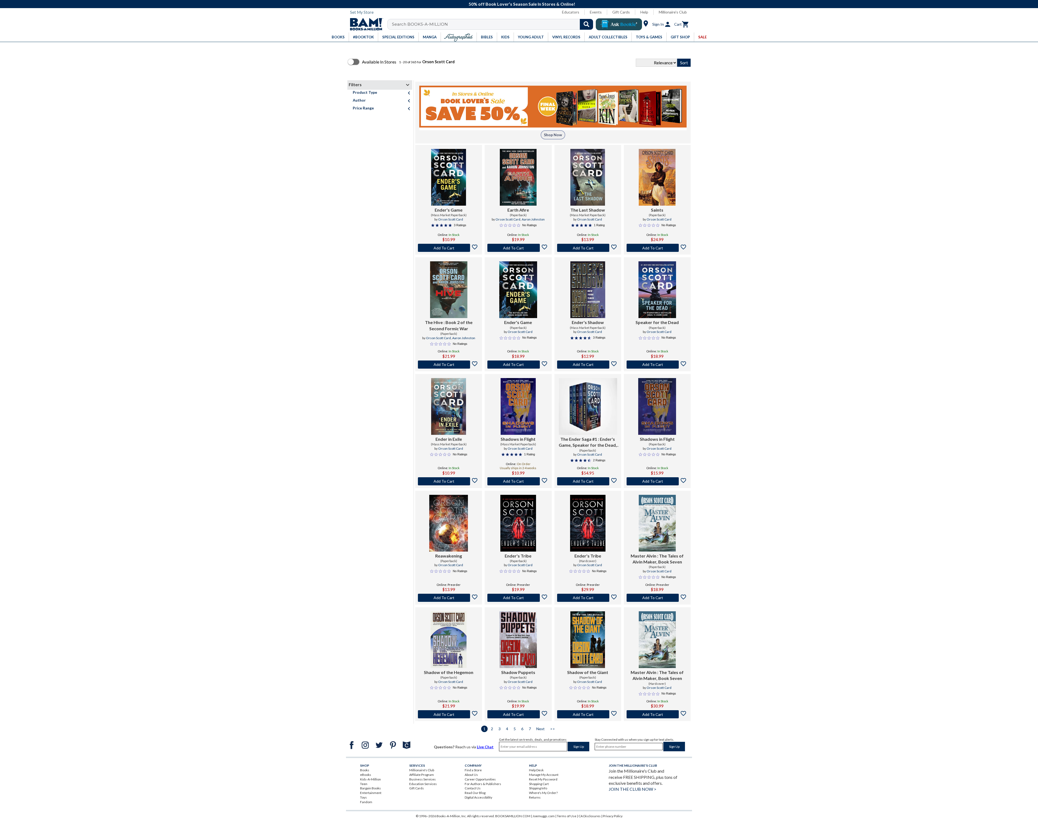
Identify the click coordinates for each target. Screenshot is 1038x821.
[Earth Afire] (518, 177)
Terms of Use (566, 816)
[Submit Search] (586, 24)
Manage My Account (543, 775)
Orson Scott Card (450, 219)
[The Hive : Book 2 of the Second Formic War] (449, 289)
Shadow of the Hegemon (448, 672)
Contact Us (473, 788)
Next (540, 728)
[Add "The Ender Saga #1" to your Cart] (587, 481)
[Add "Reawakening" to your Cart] (448, 598)
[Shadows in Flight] (518, 406)
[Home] (364, 24)
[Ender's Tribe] (518, 523)
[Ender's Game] (448, 177)
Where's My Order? (543, 793)
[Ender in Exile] (448, 406)
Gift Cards (621, 12)
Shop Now (553, 134)
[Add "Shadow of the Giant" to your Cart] (587, 714)
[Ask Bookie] (619, 24)
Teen (363, 784)
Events (596, 12)
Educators (570, 12)
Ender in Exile (448, 439)
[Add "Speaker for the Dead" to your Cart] (657, 365)
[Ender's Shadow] (588, 289)
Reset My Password (543, 779)
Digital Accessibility (478, 797)
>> (552, 728)
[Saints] (657, 177)
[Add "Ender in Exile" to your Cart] (448, 481)
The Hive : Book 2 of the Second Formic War (449, 325)
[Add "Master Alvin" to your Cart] (657, 598)
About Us (471, 775)
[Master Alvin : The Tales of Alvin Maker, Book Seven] (657, 523)
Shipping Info (538, 788)
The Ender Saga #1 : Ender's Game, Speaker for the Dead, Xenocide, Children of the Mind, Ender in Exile (588, 442)
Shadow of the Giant (587, 672)
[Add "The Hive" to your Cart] (448, 365)
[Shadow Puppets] (518, 639)
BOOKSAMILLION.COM (512, 816)
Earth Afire (518, 209)
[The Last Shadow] (587, 177)
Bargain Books (370, 788)
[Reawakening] (448, 523)
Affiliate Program (421, 775)
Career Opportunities (480, 779)
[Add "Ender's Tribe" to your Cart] (518, 598)
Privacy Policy (613, 816)
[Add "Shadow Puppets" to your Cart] (518, 714)
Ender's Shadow (588, 322)
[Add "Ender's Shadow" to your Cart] (587, 365)
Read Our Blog (475, 793)
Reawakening (448, 555)
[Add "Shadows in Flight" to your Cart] (518, 481)
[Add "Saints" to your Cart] (657, 248)
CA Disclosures (589, 816)
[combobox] (494, 24)
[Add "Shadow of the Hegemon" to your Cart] (448, 714)
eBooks (365, 775)
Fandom (366, 802)
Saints (657, 209)
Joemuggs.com (544, 816)
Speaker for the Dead (657, 322)
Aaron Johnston (533, 219)
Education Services (423, 784)
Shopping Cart (539, 784)
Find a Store (473, 770)
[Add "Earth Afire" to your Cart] (518, 248)
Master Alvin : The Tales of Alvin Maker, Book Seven (657, 558)
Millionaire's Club (673, 12)
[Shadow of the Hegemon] (448, 639)
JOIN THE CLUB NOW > (632, 789)
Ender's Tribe (518, 555)
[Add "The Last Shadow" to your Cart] (587, 248)
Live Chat (485, 747)
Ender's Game (449, 209)
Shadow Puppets (518, 672)
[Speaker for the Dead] (657, 289)
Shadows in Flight (518, 439)
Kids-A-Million (370, 779)
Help (644, 12)
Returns (535, 797)
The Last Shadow (587, 209)
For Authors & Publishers (483, 784)
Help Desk (536, 770)
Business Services (422, 779)
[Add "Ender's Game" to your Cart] (448, 248)
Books (364, 770)
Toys (363, 797)
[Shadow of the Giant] (587, 639)
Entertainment (370, 793)
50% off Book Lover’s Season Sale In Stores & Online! (522, 3)
